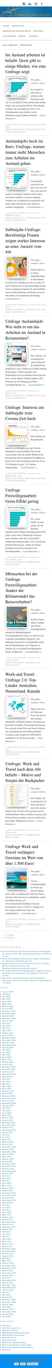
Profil (22, 36)
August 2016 (7, 1256)
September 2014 (9, 1273)
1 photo (41, 82)
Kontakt (39, 31)
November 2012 (9, 1285)
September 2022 (9, 1103)
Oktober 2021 (8, 1127)
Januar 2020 (7, 1161)
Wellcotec (6, 1349)
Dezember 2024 (9, 1038)
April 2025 (7, 1030)
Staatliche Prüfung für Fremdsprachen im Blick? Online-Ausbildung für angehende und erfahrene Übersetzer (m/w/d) (27, 973)
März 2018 (7, 1215)
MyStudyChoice (9, 1337)
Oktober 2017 (8, 1224)
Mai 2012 (6, 1295)
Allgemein (6, 1325)
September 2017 (9, 1227)
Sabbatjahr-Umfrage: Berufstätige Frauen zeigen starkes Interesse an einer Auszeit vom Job (25, 240)
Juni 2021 (6, 1137)
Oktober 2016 (8, 1253)
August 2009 (7, 1304)
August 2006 (7, 1314)
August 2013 (7, 1282)
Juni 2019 (6, 1178)
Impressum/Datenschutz (17, 31)
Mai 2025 (6, 1028)
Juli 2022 (6, 1108)
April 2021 (7, 1139)
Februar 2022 (8, 1118)
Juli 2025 (6, 1023)
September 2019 (9, 1171)
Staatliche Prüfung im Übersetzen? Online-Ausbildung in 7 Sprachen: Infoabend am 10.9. (26, 959)
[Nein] (48, 1361)
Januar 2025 (7, 1035)
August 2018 (7, 1202)
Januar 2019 (7, 1190)
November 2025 (9, 1013)
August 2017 (7, 1229)
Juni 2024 (6, 1052)
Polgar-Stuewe (17, 125)
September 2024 (9, 1045)
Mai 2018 (6, 1210)
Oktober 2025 (8, 1016)
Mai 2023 (6, 1084)
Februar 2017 (8, 1244)
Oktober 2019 (8, 1168)
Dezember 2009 (9, 1299)
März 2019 (7, 1185)
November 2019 (9, 1166)
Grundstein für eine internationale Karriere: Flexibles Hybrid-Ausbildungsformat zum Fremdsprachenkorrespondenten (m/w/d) (26, 965)
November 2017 (9, 1222)
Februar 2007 (8, 1309)
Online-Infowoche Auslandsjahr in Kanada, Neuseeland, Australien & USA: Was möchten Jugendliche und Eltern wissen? (27, 953)
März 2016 (7, 1261)
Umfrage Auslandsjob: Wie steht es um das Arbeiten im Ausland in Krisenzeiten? (25, 329)
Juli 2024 (6, 1050)
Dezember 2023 (9, 1067)
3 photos (41, 512)
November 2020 (9, 1147)
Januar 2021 (7, 1144)
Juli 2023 (6, 1079)
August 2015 (7, 1270)
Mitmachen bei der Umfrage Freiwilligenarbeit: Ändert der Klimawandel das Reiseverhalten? (21, 587)
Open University (9, 1340)
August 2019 (7, 1173)
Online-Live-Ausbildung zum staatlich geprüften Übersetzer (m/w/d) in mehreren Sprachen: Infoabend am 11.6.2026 (27, 980)
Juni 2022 (6, 1110)
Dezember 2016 (9, 1248)
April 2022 (7, 1113)
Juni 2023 (6, 1081)
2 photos (41, 174)
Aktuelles (18, 26)
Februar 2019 (8, 1188)
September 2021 (9, 1130)
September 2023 (9, 1074)
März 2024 (7, 1059)
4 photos (41, 349)
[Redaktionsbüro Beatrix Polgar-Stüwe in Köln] (26, 13)
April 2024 (7, 1057)
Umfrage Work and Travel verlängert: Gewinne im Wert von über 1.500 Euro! (24, 854)
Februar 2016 (8, 1263)
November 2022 (9, 1098)
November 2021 (9, 1125)
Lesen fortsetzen (35, 207)
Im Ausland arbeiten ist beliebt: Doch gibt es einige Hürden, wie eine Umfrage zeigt (25, 63)
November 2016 (9, 1251)
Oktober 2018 (8, 1198)
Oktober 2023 (8, 1071)
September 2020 (9, 1151)
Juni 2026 (6, 996)
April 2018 (7, 1212)
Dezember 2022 (9, 1096)
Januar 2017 (7, 1246)
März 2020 (7, 1156)
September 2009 (9, 1302)
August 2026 (7, 991)
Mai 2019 (6, 1181)
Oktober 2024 (8, 1042)
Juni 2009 (6, 1307)
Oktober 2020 (8, 1149)
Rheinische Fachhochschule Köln (17, 1345)
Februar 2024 (8, 1062)
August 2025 (7, 1021)
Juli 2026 (6, 994)
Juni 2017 (6, 1234)
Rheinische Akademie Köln (14, 1342)
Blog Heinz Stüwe (10, 1330)
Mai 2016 (6, 1258)
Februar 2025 (8, 1033)
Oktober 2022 (8, 1101)
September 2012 (9, 1287)
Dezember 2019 (9, 1164)
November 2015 (9, 1265)
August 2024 (7, 1047)
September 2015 (9, 1268)
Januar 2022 (7, 1120)
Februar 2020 (8, 1159)
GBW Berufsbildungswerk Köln (16, 1333)
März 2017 (7, 1241)
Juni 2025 (6, 1025)
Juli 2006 (6, 1316)
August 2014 (7, 1275)
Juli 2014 (6, 1278)
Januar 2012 (7, 1297)
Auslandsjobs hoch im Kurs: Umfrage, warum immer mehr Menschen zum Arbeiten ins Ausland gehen (25, 152)
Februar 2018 (8, 1217)
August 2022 (7, 1105)
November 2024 (9, 1040)
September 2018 (9, 1200)
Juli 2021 (6, 1135)
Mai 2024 (6, 1055)
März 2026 (7, 1004)
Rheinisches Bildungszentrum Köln (17, 1347)
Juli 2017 (6, 1231)
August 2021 (7, 1132)
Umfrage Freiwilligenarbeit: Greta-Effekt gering (22, 495)
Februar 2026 (8, 1006)
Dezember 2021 (9, 1122)
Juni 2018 (6, 1207)
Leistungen (9, 36)
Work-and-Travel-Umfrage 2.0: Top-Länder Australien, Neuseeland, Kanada (22, 682)
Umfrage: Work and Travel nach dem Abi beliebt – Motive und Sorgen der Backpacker (25, 772)
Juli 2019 (6, 1176)
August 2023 (7, 1076)
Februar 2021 (8, 1142)
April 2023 (7, 1086)
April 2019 (7, 1183)
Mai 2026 (6, 999)
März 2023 (7, 1088)
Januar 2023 (7, 1093)
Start (6, 26)
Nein (23, 1364)
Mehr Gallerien (14, 129)
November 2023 (9, 1069)
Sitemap (33, 36)
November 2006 (9, 1311)
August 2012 (7, 1290)
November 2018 (9, 1195)
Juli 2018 (6, 1205)
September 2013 (9, 1280)
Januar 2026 (7, 1008)
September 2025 (9, 1018)
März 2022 (7, 1115)
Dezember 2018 (9, 1193)
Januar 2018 (7, 1219)
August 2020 (7, 1154)
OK (16, 1364)
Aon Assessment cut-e (11, 1328)
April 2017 (7, 1239)
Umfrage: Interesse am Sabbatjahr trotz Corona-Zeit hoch (24, 412)
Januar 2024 (7, 1064)
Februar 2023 (8, 1091)
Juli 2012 (6, 1292)
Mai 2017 (6, 1236)
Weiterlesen (32, 1364)
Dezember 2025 (9, 1011)
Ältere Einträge (9, 936)
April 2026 (7, 1001)
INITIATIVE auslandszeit (13, 1335)
